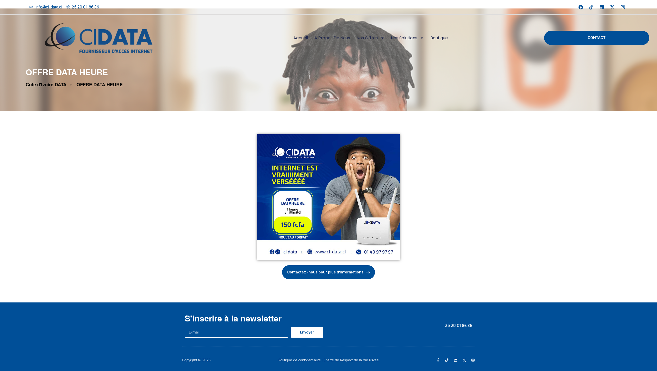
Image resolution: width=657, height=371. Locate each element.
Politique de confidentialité (299, 360)
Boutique (439, 38)
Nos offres (367, 38)
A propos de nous (332, 38)
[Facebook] (580, 7)
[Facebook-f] (438, 360)
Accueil (300, 38)
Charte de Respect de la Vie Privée (351, 360)
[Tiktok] (591, 7)
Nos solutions (404, 38)
